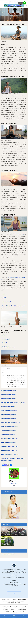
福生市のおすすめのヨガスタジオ (8, 418)
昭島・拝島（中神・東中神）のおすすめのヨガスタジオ (13, 402)
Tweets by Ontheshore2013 (8, 554)
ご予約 (14, 593)
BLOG (14, 611)
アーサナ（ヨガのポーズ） (18, 234)
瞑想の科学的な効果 (5, 339)
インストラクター (17, 608)
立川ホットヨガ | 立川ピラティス (8, 606)
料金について (18, 606)
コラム (11, 608)
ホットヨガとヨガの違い (6, 301)
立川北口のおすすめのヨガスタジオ (9, 410)
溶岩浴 (7, 609)
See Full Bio (13, 483)
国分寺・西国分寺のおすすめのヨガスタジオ (10, 422)
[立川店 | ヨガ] (14, 565)
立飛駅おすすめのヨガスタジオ (8, 434)
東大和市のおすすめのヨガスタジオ (9, 390)
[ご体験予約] (24, 2)
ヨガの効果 (3, 297)
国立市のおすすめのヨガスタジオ (8, 398)
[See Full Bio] (17, 483)
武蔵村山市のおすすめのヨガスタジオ (9, 426)
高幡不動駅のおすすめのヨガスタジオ (9, 450)
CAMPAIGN (15, 612)
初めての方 (20, 609)
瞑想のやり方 (4, 342)
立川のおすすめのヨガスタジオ (8, 406)
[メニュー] (26, 6)
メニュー (7, 608)
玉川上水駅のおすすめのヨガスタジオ (9, 438)
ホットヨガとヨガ (13, 609)
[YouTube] (14, 486)
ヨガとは (3, 294)
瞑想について (4, 335)
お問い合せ (9, 611)
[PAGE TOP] (14, 559)
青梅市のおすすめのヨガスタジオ (8, 414)
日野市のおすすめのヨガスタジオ (8, 394)
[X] (14, 588)
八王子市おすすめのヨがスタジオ (8, 430)
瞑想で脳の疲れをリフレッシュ (8, 346)
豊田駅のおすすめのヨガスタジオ (8, 442)
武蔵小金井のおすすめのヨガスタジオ (9, 446)
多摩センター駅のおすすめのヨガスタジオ (10, 454)
